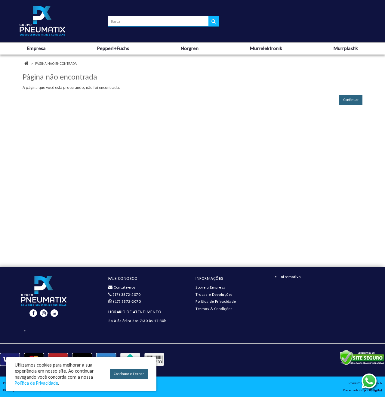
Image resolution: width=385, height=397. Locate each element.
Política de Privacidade (216, 301)
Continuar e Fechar (129, 374)
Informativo (290, 276)
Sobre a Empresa (211, 287)
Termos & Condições (214, 308)
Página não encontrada (56, 63)
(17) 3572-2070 (126, 294)
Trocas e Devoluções (214, 294)
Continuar (351, 100)
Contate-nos (124, 287)
